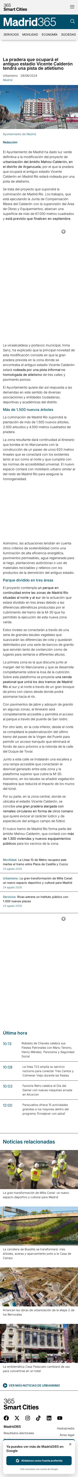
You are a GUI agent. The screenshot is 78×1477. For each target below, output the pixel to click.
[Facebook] (6, 1418)
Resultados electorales (19, 1433)
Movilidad (30, 34)
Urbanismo (10, 75)
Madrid (8, 80)
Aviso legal (67, 1435)
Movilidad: (10, 860)
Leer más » (8, 1201)
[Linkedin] (49, 1418)
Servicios (11, 34)
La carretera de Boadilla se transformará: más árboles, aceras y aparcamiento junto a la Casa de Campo (37, 1253)
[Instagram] (27, 1418)
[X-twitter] (17, 1418)
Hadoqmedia (65, 1428)
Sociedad (68, 34)
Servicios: (9, 897)
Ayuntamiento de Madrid (19, 134)
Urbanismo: (11, 878)
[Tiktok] (38, 1418)
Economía (50, 34)
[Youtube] (59, 1418)
